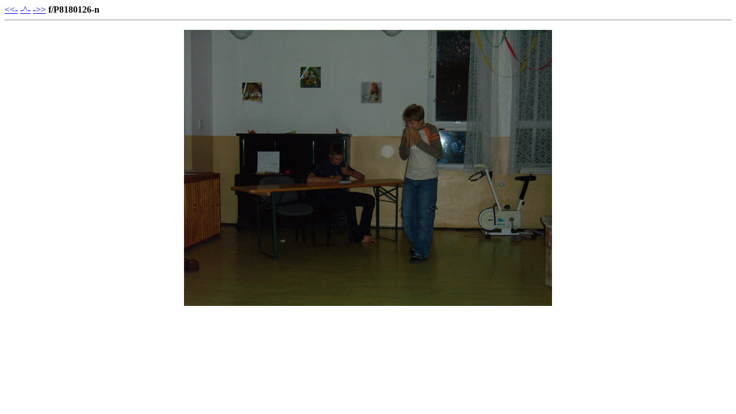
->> (39, 9)
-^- (25, 9)
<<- (11, 9)
